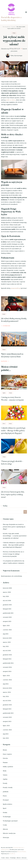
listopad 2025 (7, 609)
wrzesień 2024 (7, 667)
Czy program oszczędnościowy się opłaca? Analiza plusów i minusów (13, 562)
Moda (4, 771)
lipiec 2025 (6, 625)
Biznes (4, 423)
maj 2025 (5, 634)
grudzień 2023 (7, 705)
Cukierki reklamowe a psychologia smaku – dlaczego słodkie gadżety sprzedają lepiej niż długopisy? (13, 430)
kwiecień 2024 (7, 688)
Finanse (5, 762)
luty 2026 (6, 596)
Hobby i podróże (8, 766)
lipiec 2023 (6, 725)
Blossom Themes (22, 851)
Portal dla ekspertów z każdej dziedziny (11, 19)
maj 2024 (5, 684)
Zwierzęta (6, 837)
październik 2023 (8, 713)
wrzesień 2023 (7, 717)
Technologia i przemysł (10, 821)
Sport (4, 808)
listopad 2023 (7, 709)
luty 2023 (6, 738)
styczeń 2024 (7, 700)
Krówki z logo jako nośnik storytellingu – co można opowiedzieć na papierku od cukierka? (15, 536)
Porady (14, 33)
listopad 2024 (7, 659)
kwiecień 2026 (7, 588)
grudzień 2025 (7, 605)
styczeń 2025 (7, 650)
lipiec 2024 (6, 675)
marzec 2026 (7, 592)
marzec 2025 (7, 642)
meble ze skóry (11, 100)
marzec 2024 (7, 692)
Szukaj (5, 506)
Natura (3, 349)
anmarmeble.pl (16, 288)
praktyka (5, 791)
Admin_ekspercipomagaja (16, 55)
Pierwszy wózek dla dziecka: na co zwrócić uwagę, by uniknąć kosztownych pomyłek (13, 554)
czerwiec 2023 (7, 730)
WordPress (12, 853)
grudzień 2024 (7, 655)
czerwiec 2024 (7, 680)
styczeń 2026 (7, 600)
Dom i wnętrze (7, 754)
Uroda (5, 825)
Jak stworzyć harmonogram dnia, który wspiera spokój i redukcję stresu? (12, 494)
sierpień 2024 (7, 671)
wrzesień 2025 (7, 617)
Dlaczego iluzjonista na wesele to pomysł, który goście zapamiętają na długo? (14, 527)
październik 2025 (8, 613)
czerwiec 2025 (7, 630)
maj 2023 (5, 734)
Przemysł (5, 800)
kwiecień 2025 (7, 638)
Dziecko (5, 758)
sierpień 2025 (7, 621)
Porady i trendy (7, 787)
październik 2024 (8, 663)
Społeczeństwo (7, 804)
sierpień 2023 (7, 721)
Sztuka (5, 812)
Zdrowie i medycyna (9, 833)
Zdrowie (5, 829)
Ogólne (4, 392)
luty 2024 (6, 696)
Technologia (7, 816)
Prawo (5, 796)
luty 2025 (6, 646)
